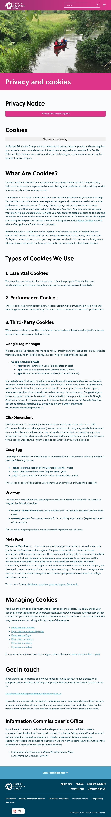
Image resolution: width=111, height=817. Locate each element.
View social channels (54, 772)
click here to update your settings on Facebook (52, 584)
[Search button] (98, 5)
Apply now (66, 783)
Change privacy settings (55, 139)
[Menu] (104, 5)
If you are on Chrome (22, 627)
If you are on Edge (21, 635)
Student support (96, 783)
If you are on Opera (21, 642)
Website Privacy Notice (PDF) (55, 113)
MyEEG (80, 783)
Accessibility (10, 799)
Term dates (10, 803)
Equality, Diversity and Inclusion (32, 799)
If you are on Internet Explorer (27, 631)
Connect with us (97, 788)
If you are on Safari (21, 646)
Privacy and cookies (80, 799)
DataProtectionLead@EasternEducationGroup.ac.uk (33, 693)
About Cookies (85, 220)
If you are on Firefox (22, 639)
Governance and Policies (59, 799)
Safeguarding (97, 799)
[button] (18, 811)
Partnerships (77, 788)
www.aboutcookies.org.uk (86, 654)
